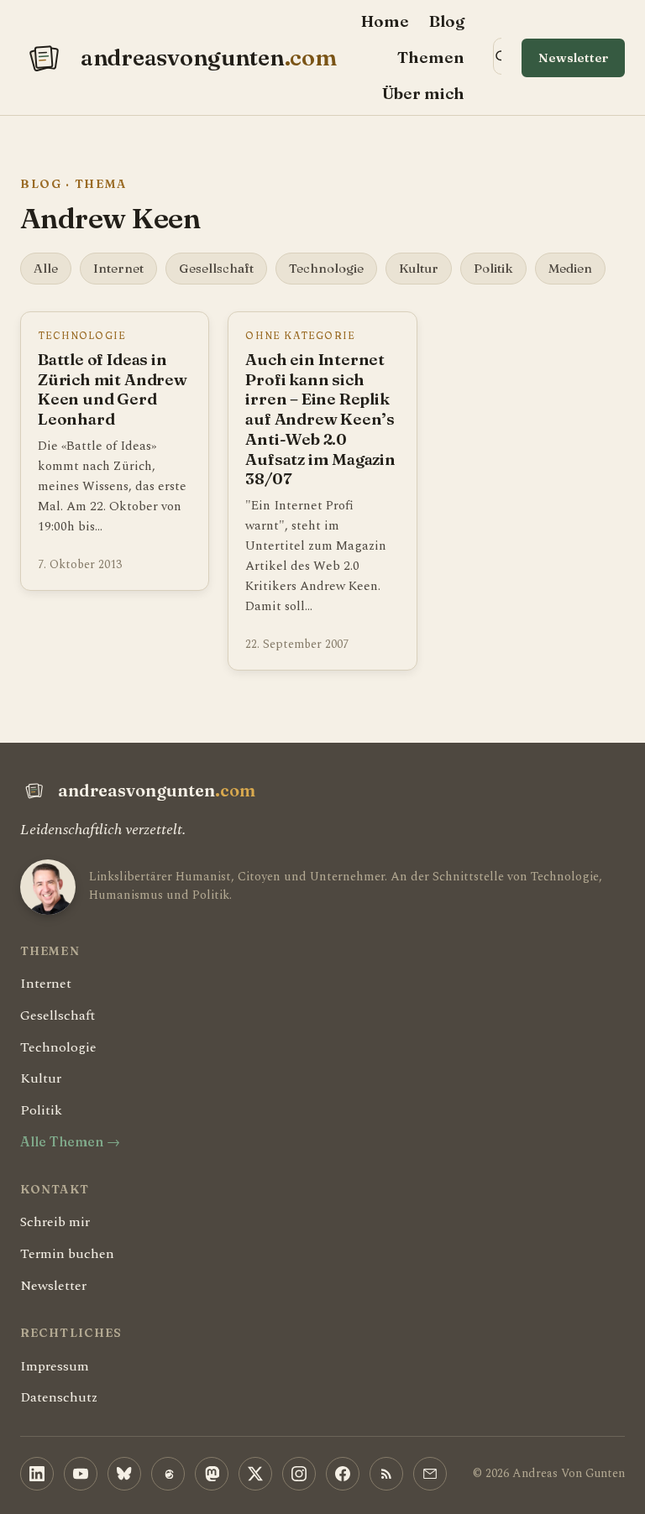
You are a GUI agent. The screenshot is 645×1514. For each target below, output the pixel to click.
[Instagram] (299, 1474)
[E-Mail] (430, 1474)
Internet (118, 268)
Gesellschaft (216, 268)
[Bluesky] (124, 1474)
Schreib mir (55, 1222)
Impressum (54, 1366)
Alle (46, 268)
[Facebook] (342, 1474)
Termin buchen (67, 1254)
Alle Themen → (70, 1141)
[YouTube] (80, 1474)
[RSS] (386, 1474)
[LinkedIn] (37, 1474)
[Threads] (168, 1474)
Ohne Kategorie (300, 335)
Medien (570, 268)
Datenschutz (58, 1397)
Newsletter (573, 57)
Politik (493, 268)
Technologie (326, 268)
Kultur (418, 268)
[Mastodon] (211, 1474)
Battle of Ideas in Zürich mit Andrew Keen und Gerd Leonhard (112, 389)
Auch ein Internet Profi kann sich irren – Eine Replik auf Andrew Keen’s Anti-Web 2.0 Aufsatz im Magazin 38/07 (320, 419)
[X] (255, 1474)
